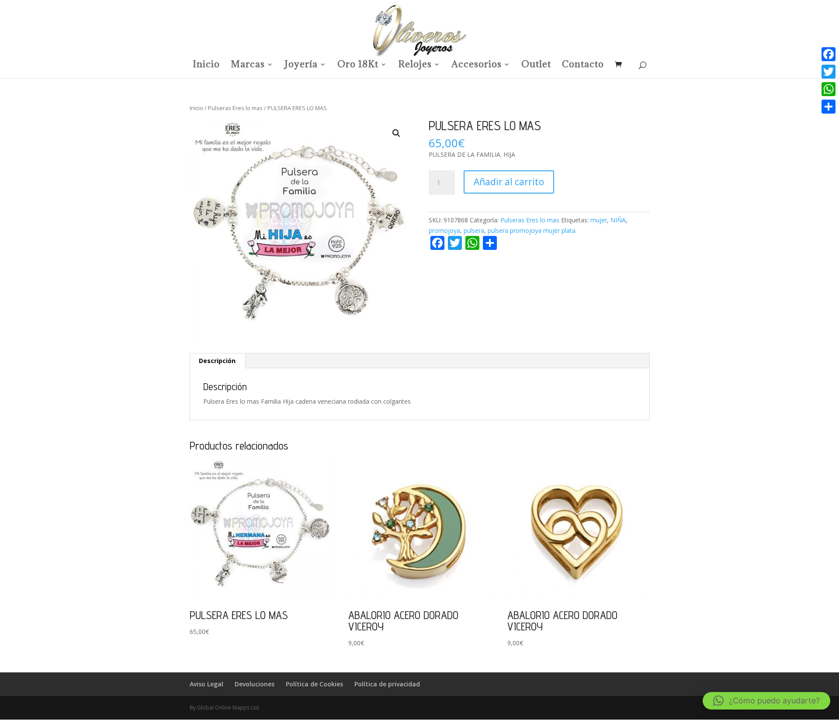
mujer (598, 220)
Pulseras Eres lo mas (235, 108)
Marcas (248, 65)
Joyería (301, 65)
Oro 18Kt (357, 65)
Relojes (415, 65)
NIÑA (618, 220)
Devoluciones (254, 684)
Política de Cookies (314, 684)
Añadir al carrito (509, 182)
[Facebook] (828, 54)
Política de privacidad (387, 684)
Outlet (536, 65)
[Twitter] (828, 71)
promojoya (444, 230)
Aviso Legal (206, 684)
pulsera (474, 230)
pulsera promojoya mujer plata (532, 230)
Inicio (206, 65)
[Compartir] (828, 106)
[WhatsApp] (828, 89)
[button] (396, 133)
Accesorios (476, 65)
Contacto (583, 65)
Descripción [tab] (217, 361)
